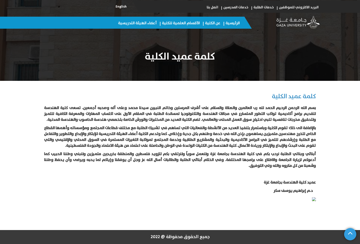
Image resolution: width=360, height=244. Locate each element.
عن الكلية (212, 23)
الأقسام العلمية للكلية (181, 23)
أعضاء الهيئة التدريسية (137, 23)
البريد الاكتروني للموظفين (299, 7)
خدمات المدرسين (235, 7)
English (121, 6)
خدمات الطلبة (263, 7)
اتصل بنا (212, 7)
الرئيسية (233, 23)
